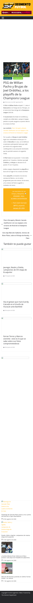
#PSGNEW (16, 196)
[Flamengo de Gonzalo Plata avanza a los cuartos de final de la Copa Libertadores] (16, 506)
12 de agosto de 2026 (9, 560)
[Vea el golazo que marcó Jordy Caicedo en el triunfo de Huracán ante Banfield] (16, 284)
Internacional (7, 78)
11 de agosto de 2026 (9, 581)
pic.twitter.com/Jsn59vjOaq (19, 198)
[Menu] (2, 17)
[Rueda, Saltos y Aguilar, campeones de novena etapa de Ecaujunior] (16, 526)
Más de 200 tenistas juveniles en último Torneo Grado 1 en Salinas (16, 577)
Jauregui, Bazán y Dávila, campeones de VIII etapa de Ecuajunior (15, 269)
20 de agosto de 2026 (9, 519)
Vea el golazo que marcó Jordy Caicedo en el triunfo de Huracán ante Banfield (16, 304)
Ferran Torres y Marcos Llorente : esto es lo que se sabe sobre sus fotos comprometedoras (14, 340)
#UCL (22, 196)
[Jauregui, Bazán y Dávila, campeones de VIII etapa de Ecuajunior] (16, 250)
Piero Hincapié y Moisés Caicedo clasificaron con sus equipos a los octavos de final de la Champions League (15, 130)
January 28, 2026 (19, 208)
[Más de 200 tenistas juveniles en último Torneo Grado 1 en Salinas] (16, 568)
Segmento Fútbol (17, 593)
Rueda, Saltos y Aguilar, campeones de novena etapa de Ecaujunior (15, 536)
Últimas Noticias (18, 78)
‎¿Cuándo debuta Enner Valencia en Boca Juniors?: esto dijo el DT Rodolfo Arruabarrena (15, 556)
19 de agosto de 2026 (9, 540)
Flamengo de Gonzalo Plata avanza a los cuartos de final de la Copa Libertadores (16, 515)
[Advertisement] (16, 42)
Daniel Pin (20, 102)
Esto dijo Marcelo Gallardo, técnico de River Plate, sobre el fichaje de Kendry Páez (15, 235)
